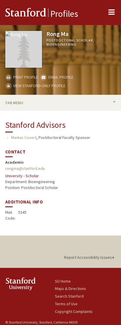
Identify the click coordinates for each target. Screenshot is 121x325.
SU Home (63, 281)
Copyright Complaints (74, 311)
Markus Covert (23, 137)
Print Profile (25, 77)
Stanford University (30, 284)
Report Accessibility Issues (88, 257)
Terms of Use (66, 303)
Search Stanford (69, 296)
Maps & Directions (70, 288)
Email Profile (60, 77)
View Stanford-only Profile (38, 85)
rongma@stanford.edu (25, 168)
